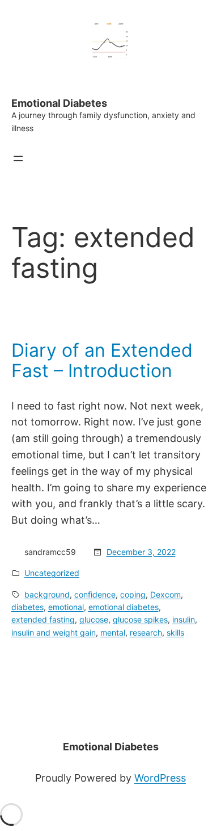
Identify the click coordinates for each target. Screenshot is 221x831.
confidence (95, 594)
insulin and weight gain (53, 632)
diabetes (27, 607)
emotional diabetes (123, 607)
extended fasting (43, 619)
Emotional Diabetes (59, 103)
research (146, 632)
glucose (93, 619)
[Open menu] (18, 158)
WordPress (160, 778)
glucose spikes (140, 619)
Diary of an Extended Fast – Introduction (102, 360)
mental (112, 632)
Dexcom (165, 594)
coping (133, 594)
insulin (183, 619)
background (47, 594)
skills (175, 632)
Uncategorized (51, 573)
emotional (66, 607)
